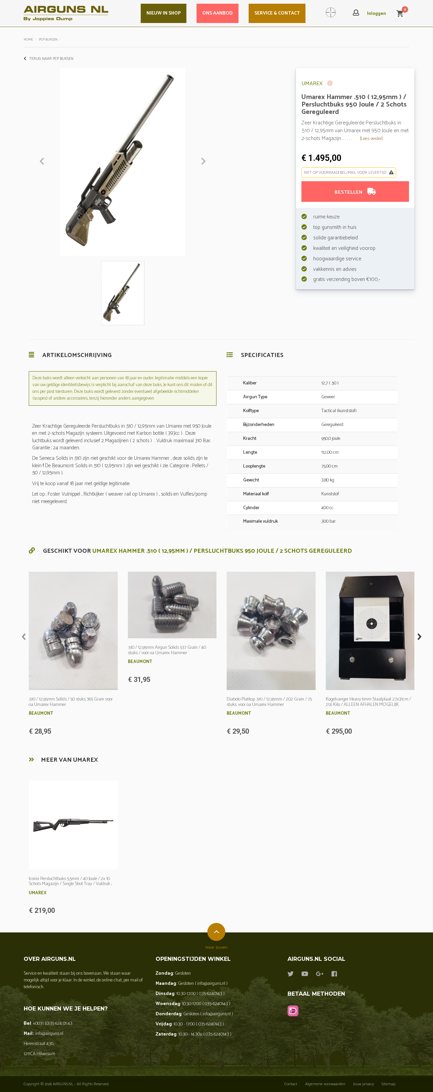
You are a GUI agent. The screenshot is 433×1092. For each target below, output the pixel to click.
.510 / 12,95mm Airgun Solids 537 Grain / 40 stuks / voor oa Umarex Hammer (167, 650)
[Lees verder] (371, 139)
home (28, 39)
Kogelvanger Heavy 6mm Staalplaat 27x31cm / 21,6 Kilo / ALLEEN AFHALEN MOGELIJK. (368, 701)
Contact (290, 1084)
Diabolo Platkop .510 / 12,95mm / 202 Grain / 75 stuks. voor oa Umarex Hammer (269, 701)
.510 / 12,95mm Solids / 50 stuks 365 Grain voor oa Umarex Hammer (71, 701)
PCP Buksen (48, 39)
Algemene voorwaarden (325, 1084)
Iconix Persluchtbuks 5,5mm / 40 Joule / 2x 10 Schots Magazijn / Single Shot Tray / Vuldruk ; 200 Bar (70, 884)
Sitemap (388, 1084)
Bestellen (349, 192)
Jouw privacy (363, 1084)
